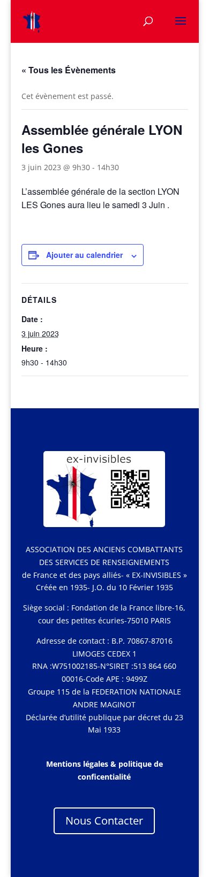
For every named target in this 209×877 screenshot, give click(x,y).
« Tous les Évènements (68, 70)
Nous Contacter (104, 820)
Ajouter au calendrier (84, 254)
